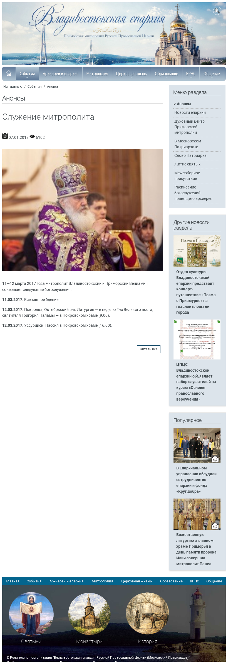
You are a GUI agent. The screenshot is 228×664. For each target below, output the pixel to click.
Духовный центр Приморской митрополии (189, 127)
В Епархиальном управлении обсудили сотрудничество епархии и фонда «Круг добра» (196, 480)
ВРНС (190, 73)
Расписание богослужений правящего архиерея (193, 193)
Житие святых (187, 164)
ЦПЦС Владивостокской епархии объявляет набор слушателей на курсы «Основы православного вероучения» (196, 382)
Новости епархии (190, 112)
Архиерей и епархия (60, 73)
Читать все (148, 349)
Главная (12, 581)
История (147, 641)
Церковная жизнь (131, 73)
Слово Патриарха (190, 155)
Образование (166, 73)
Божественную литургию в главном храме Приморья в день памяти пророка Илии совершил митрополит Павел (196, 549)
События (27, 73)
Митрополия (97, 73)
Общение (212, 73)
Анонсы (53, 87)
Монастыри (89, 641)
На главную (12, 87)
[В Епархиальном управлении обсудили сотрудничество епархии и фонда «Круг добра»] (197, 462)
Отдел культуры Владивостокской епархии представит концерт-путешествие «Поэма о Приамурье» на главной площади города (196, 292)
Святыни (31, 641)
